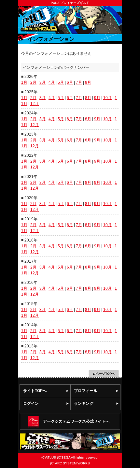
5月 (61, 82)
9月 (97, 97)
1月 (24, 82)
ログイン (31, 403)
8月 (88, 82)
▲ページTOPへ (103, 373)
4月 (52, 82)
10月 (107, 97)
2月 (33, 82)
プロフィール (85, 390)
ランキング (83, 403)
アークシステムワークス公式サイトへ (76, 421)
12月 (34, 103)
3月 (42, 82)
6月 (70, 82)
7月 (79, 82)
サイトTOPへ (35, 390)
